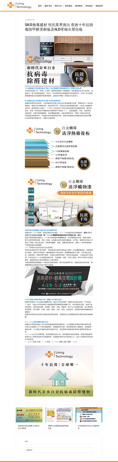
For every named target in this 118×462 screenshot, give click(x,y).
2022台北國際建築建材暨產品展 (58, 427)
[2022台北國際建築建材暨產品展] (59, 414)
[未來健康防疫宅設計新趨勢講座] (89, 414)
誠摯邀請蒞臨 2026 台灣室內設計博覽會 (28, 427)
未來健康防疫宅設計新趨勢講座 (88, 427)
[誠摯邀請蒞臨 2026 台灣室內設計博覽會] (29, 414)
